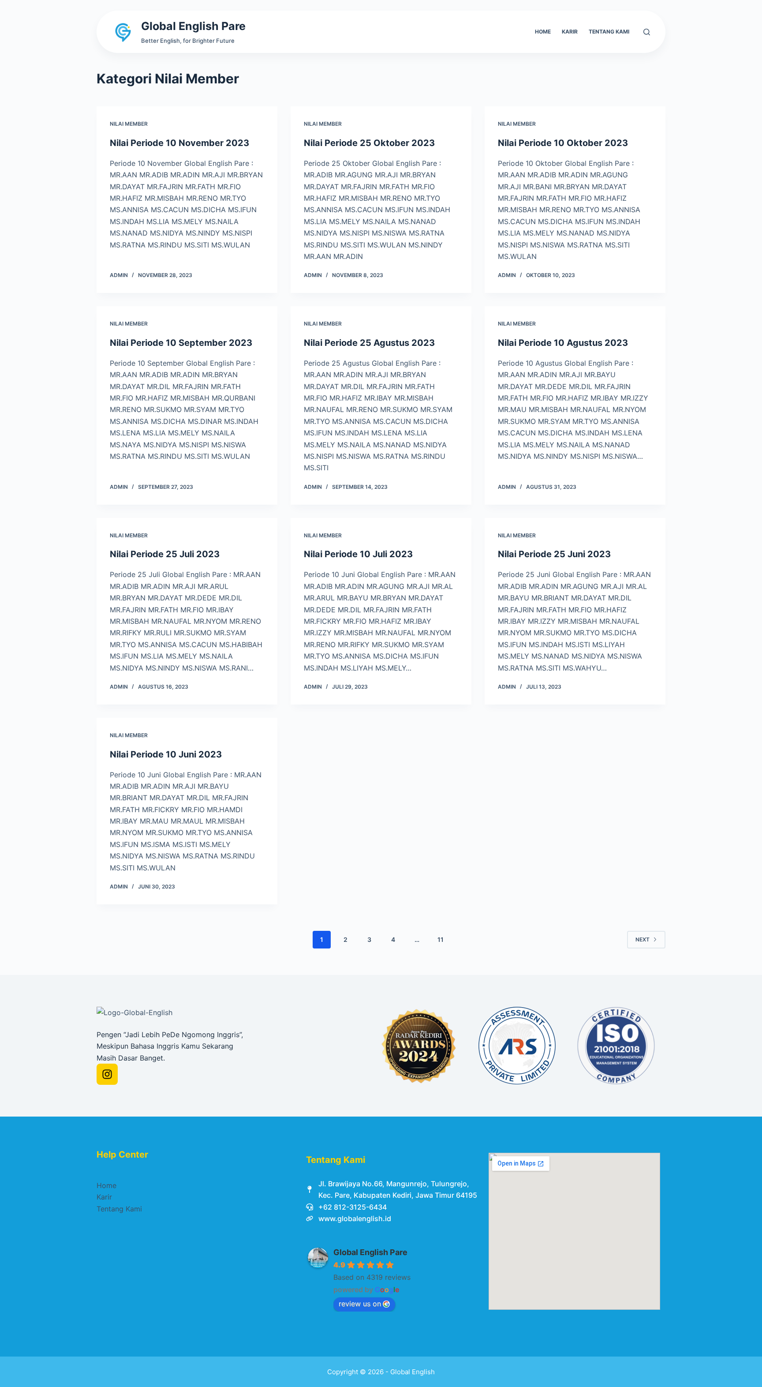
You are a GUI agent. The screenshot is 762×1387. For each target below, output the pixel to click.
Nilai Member (129, 123)
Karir (570, 31)
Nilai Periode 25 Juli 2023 (165, 554)
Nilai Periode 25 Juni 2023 (554, 554)
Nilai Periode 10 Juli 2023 (358, 554)
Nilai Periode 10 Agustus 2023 (563, 342)
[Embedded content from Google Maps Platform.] (574, 1231)
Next (642, 939)
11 (440, 939)
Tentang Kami (609, 31)
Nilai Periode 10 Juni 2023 (166, 754)
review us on (360, 1303)
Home (543, 31)
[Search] (646, 32)
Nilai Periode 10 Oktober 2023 (563, 143)
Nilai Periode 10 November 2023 (179, 143)
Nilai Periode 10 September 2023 (181, 342)
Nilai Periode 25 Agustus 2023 (369, 342)
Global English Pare (193, 26)
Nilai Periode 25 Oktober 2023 (369, 143)
